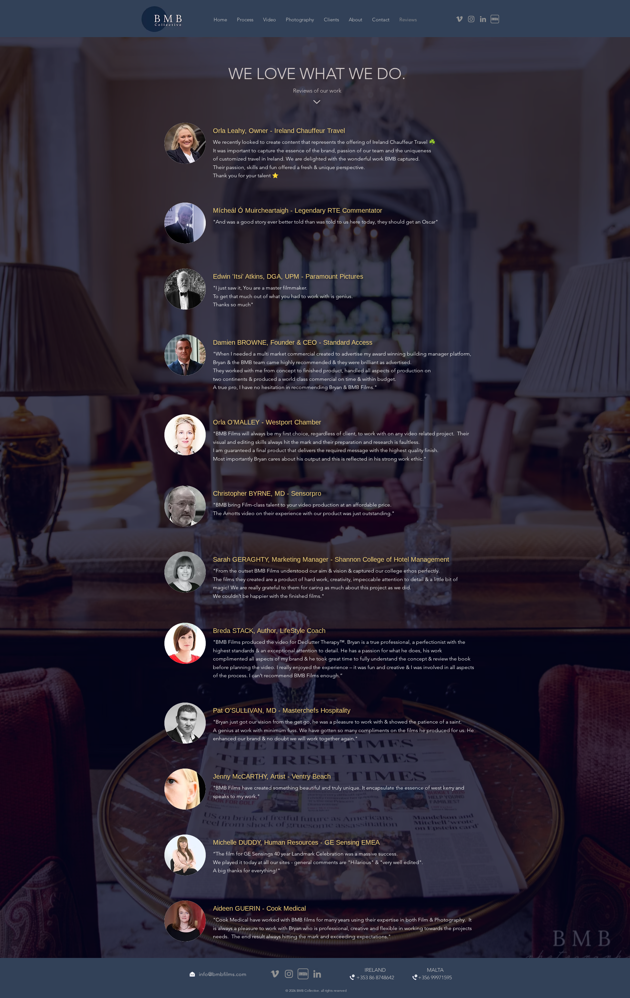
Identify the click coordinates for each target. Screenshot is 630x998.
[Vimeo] (459, 19)
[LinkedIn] (483, 19)
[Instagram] (471, 19)
